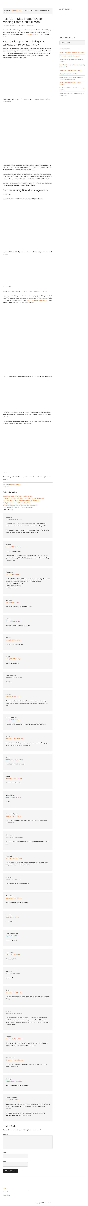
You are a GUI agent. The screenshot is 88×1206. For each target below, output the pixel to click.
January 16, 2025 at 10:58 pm (14, 519)
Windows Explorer (29, 30)
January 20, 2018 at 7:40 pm (13, 640)
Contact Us (5, 1192)
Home (12, 10)
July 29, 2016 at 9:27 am (12, 917)
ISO (8, 486)
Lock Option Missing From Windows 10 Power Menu (17, 496)
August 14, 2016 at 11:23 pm (13, 898)
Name (5, 1152)
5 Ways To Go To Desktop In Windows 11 (69, 56)
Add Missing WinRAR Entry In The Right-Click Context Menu (20, 505)
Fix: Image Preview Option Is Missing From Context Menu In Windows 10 (23, 498)
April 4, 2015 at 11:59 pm (13, 1100)
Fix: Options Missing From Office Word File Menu (17, 503)
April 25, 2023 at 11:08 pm (13, 547)
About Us (5, 1188)
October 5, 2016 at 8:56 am (13, 816)
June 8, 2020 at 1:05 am (12, 574)
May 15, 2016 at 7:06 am (12, 936)
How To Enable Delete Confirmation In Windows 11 (72, 52)
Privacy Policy (6, 1195)
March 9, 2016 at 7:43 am (13, 973)
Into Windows (12, 3)
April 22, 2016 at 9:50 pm (13, 954)
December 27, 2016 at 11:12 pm (14, 738)
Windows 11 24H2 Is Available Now (68, 73)
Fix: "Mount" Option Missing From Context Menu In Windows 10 (21, 500)
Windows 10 (18, 10)
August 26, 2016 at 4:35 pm (13, 879)
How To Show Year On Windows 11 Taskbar (70, 70)
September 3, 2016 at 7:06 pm (14, 858)
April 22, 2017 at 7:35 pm (13, 720)
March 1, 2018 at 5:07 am (13, 621)
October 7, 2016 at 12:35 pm (13, 797)
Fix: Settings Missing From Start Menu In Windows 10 (17, 507)
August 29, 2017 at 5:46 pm (13, 696)
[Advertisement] (28, 117)
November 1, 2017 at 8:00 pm (14, 677)
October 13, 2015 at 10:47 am (14, 1081)
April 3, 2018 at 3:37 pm (12, 602)
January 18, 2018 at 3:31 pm (13, 659)
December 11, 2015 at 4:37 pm (14, 1039)
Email (5, 1161)
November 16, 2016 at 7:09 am (14, 759)
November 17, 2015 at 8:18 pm (14, 1060)
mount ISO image (33, 34)
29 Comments (30, 25)
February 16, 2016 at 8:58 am (14, 992)
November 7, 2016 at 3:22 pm (14, 778)
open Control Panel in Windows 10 (37, 300)
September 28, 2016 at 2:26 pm (14, 837)
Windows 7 (18, 484)
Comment (6, 1134)
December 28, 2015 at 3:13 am (14, 1013)
